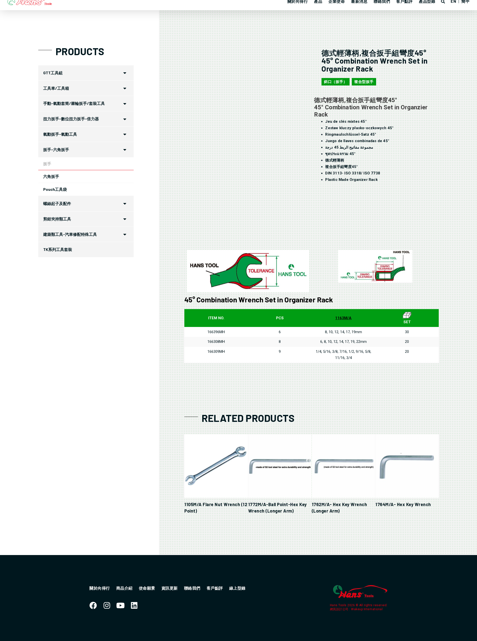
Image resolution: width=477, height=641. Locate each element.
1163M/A (343, 318)
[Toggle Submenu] (125, 72)
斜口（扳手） (335, 82)
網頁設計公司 (340, 609)
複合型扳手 (364, 82)
